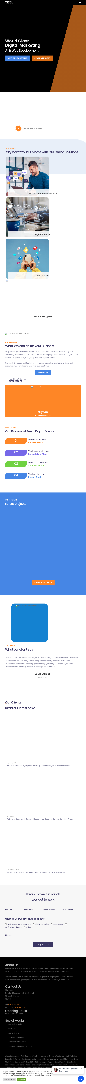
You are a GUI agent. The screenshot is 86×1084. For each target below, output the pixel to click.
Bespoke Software (12, 1059)
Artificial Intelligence (43, 317)
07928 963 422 (21, 1007)
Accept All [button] (21, 1079)
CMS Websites (71, 1056)
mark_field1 (13, 1028)
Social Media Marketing (14, 1065)
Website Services (12, 1056)
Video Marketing (32, 1065)
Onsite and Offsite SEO (24, 1062)
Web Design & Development (19, 924)
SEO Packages (41, 1062)
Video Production (47, 1065)
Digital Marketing (43, 234)
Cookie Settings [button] (9, 1079)
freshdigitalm (13, 1033)
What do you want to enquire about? (24, 918)
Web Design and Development (43, 193)
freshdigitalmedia (15, 1024)
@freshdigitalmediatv (16, 1042)
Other (28, 927)
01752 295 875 (14, 1004)
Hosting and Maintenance (32, 1059)
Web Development (40, 1056)
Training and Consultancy (66, 1065)
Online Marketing (51, 1059)
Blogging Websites (56, 1056)
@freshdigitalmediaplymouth (20, 1046)
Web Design (26, 1056)
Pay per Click (53, 1062)
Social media (43, 275)
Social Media (58, 924)
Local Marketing (66, 1059)
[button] (80, 2)
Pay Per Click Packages (69, 1062)
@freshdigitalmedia (16, 1037)
